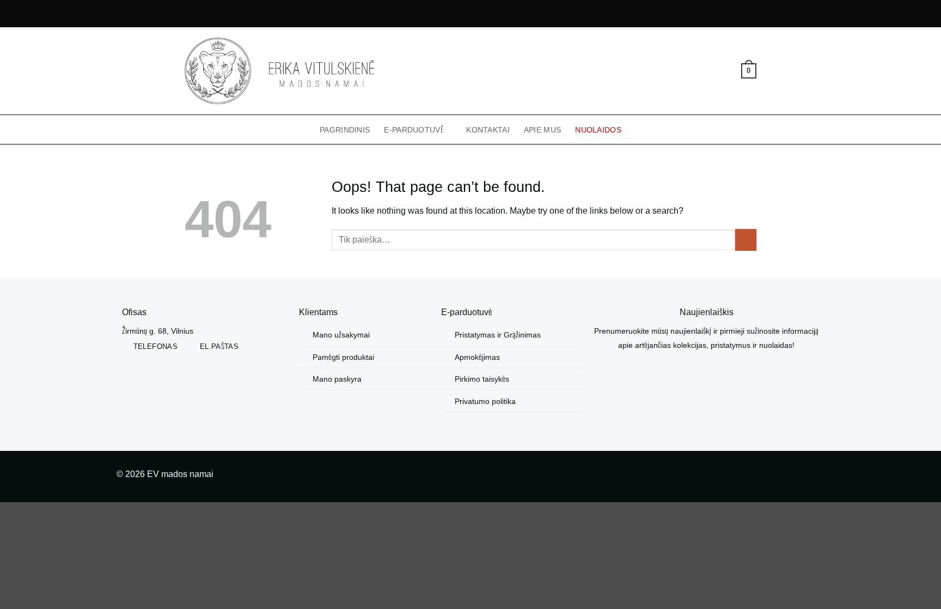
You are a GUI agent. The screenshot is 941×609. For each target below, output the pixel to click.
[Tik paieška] (694, 71)
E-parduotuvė (413, 129)
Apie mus (542, 129)
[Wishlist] (729, 71)
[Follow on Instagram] (816, 476)
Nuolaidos (598, 129)
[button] (711, 71)
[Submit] (745, 239)
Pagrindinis (345, 129)
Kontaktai (488, 129)
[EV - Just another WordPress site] (279, 71)
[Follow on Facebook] (798, 476)
